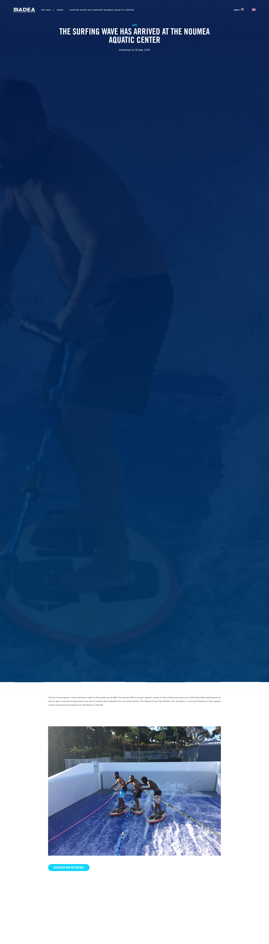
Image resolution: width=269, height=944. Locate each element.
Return (46, 10)
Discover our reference (69, 867)
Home (60, 10)
